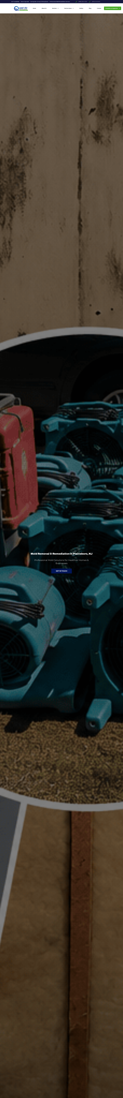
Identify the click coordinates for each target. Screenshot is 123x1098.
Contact (99, 8)
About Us (44, 8)
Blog (90, 8)
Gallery (81, 8)
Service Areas (68, 8)
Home (34, 8)
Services (54, 8)
